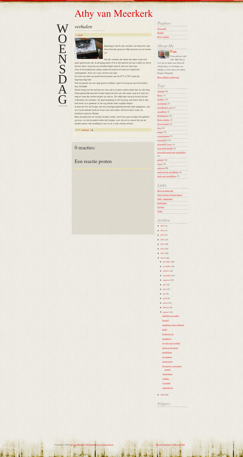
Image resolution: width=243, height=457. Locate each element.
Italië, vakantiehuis (165, 199)
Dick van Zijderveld (165, 190)
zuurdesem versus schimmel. (173, 325)
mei (164, 293)
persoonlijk (161, 140)
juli (164, 284)
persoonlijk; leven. (164, 144)
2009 (162, 394)
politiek (160, 159)
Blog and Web (179, 444)
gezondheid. (162, 111)
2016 (162, 230)
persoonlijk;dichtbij (165, 148)
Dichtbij (160, 32)
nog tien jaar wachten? (171, 343)
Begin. (160, 95)
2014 (162, 239)
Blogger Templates (163, 444)
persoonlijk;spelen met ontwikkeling (171, 152)
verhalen (83, 26)
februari (166, 307)
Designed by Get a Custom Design (99, 444)
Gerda (159, 211)
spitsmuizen (166, 338)
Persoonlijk (161, 28)
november (166, 266)
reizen (159, 164)
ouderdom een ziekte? (170, 315)
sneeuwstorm (167, 361)
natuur (160, 132)
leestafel (165, 320)
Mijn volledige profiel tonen (168, 77)
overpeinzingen (163, 136)
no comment (167, 357)
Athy (175, 51)
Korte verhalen (163, 36)
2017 (162, 225)
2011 (162, 253)
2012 (162, 248)
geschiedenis (162, 103)
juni (164, 289)
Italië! (164, 329)
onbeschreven (167, 387)
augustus (166, 280)
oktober (166, 270)
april (165, 298)
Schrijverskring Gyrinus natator (169, 194)
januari (166, 312)
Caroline (160, 207)
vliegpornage (167, 374)
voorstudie (166, 383)
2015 (162, 235)
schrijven (85, 129)
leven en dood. (163, 123)
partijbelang (167, 352)
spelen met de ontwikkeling (168, 172)
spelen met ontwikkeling (166, 176)
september (167, 275)
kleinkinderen (162, 115)
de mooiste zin (168, 334)
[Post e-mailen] (91, 129)
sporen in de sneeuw (170, 347)
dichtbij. (160, 99)
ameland (160, 91)
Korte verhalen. (163, 119)
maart (165, 302)
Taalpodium (162, 203)
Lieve (159, 128)
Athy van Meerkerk (113, 13)
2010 (162, 257)
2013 (162, 244)
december (166, 261)
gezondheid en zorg (164, 107)
